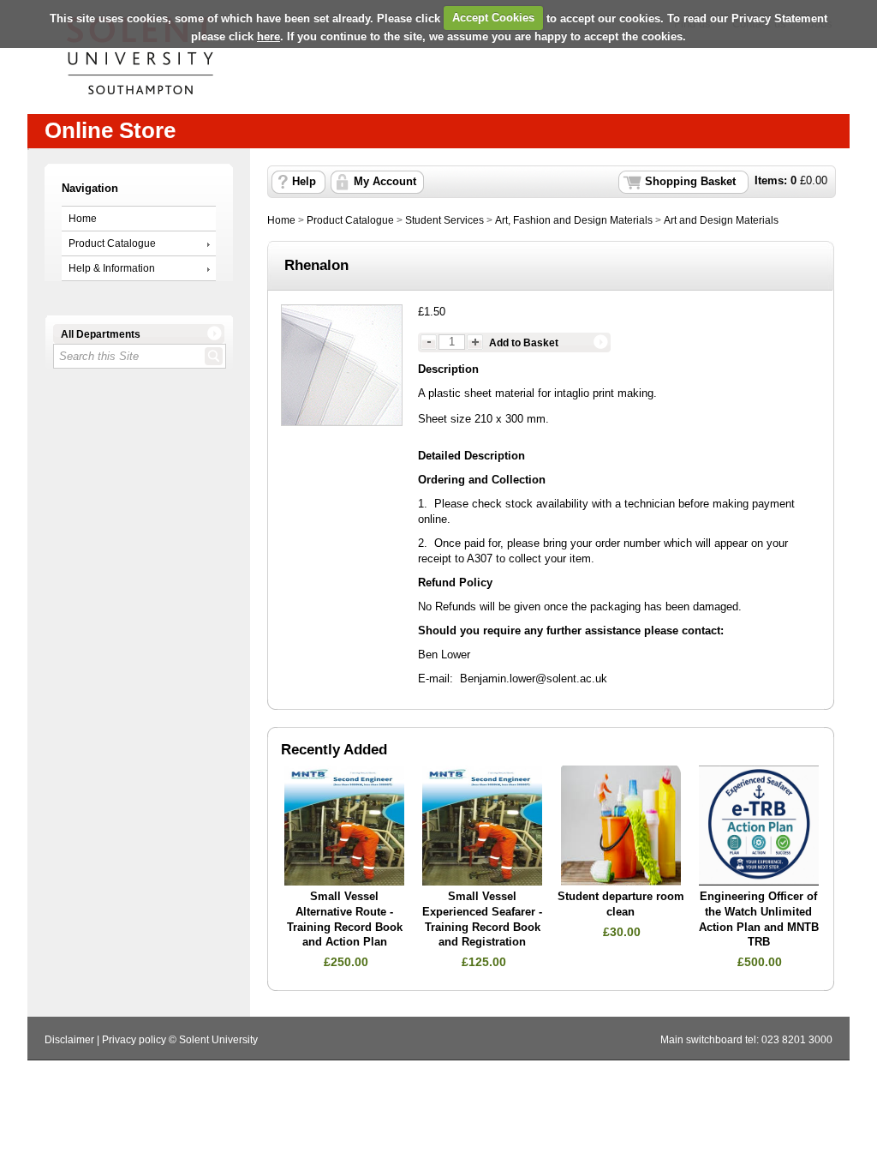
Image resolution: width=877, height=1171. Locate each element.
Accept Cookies (493, 17)
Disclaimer (69, 1040)
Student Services (444, 220)
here (268, 36)
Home (83, 218)
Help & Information (112, 268)
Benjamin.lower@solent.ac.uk (533, 678)
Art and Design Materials (721, 220)
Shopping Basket (690, 182)
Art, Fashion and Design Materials (574, 220)
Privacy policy (134, 1040)
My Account (385, 182)
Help (304, 182)
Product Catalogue (112, 243)
